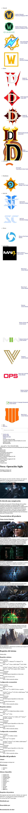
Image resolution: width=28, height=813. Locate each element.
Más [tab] (1, 448)
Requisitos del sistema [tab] (23, 447)
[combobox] (15, 430)
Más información (7, 443)
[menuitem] (15, 37)
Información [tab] (3, 447)
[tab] (2, 654)
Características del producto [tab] (12, 447)
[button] (14, 448)
